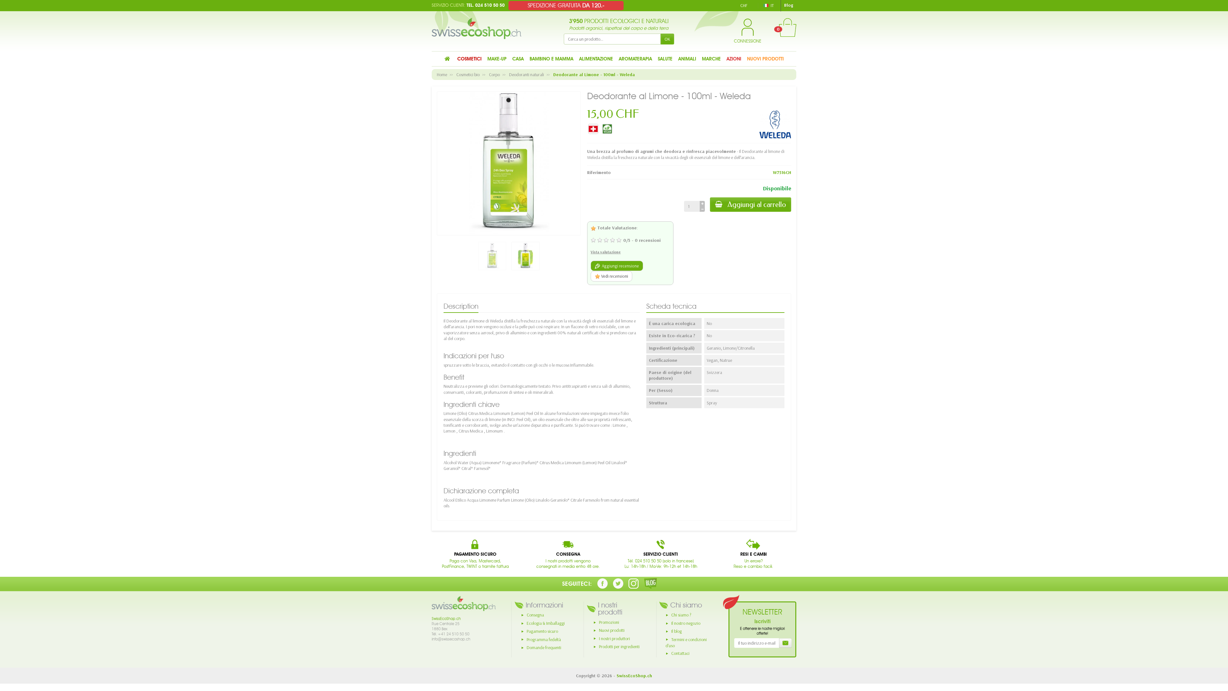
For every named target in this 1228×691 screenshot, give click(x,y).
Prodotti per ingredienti (619, 646)
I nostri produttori (614, 638)
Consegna (535, 615)
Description (461, 306)
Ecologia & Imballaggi (546, 623)
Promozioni (609, 622)
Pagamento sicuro (542, 631)
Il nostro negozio (685, 623)
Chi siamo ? (681, 615)
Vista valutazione (606, 252)
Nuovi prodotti (612, 630)
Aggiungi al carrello (757, 204)
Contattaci (680, 653)
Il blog (676, 631)
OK (667, 39)
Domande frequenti (544, 647)
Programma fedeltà (544, 639)
